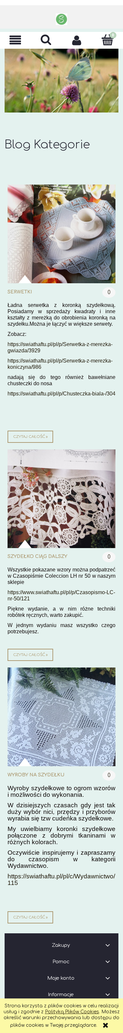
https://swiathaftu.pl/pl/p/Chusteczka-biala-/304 (61, 393)
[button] (15, 40)
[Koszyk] (107, 40)
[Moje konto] (77, 40)
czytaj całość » (30, 437)
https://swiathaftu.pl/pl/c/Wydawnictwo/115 (61, 879)
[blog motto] (61, 80)
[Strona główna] (61, 19)
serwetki (20, 292)
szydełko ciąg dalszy (37, 556)
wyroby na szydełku (36, 774)
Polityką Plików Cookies (72, 1011)
